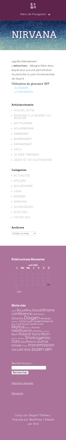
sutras (42, 341)
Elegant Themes (39, 415)
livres (40, 324)
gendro (15, 321)
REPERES (19, 196)
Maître (18, 327)
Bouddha (24, 310)
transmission (41, 345)
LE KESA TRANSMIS (26, 154)
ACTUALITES (22, 175)
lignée (33, 324)
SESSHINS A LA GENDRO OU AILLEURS (32, 117)
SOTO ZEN (21, 212)
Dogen (32, 317)
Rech (15, 334)
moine (36, 327)
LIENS (17, 191)
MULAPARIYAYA (23, 128)
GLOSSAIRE (21, 88)
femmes (46, 318)
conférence (22, 314)
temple (16, 345)
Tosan (24, 346)
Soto (16, 341)
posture (45, 331)
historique (26, 321)
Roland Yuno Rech (34, 334)
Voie (27, 349)
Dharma (17, 318)
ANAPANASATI (23, 139)
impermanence (43, 321)
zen (48, 349)
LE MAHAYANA (23, 92)
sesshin (20, 338)
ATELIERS (20, 181)
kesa (14, 324)
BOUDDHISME (23, 186)
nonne (37, 331)
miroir (28, 328)
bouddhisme (43, 310)
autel (14, 311)
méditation (22, 331)
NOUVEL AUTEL (24, 110)
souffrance (28, 341)
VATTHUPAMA (23, 123)
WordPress (35, 419)
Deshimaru (39, 314)
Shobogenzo (37, 338)
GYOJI (18, 149)
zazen (37, 349)
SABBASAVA (21, 133)
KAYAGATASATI (23, 144)
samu (14, 338)
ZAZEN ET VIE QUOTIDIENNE (33, 160)
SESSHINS (20, 201)
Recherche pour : (22, 363)
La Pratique (22, 324)
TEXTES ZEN (22, 217)
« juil (19, 292)
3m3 (35, 424)
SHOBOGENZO (23, 207)
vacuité (17, 349)
